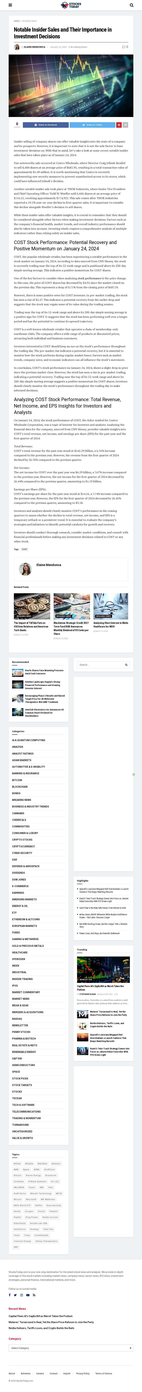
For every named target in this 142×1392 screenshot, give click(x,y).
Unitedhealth (41, 1235)
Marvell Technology (40, 1193)
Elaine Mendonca (34, 47)
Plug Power (32, 1217)
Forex (16, 932)
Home (17, 21)
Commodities (21, 826)
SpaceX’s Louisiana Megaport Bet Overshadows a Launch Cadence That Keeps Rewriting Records (108, 1037)
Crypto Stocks (22, 839)
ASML (37, 1169)
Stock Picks (20, 1078)
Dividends (18, 872)
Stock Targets (22, 1085)
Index (15, 965)
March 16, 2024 (21, 635)
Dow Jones (19, 879)
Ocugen (29, 1211)
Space (16, 1071)
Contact (53, 1373)
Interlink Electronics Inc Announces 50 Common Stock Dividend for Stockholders (44, 712)
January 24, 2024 (58, 47)
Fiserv (32, 1187)
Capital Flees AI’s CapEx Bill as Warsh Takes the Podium (41, 1316)
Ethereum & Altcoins (26, 919)
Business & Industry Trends (30, 806)
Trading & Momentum (26, 1118)
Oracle (41, 1211)
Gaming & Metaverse (25, 939)
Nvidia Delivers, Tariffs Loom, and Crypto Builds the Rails (41, 1328)
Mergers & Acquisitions (27, 1012)
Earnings (18, 892)
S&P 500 (17, 1058)
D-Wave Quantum (37, 1181)
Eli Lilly (55, 1181)
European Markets (24, 926)
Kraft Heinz (20, 1193)
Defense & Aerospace (25, 866)
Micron (17, 1199)
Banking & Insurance (25, 773)
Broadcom (50, 1175)
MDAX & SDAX (20, 1005)
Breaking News (29, 21)
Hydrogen (18, 959)
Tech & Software (23, 1105)
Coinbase (19, 1181)
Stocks (17, 1091)
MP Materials (48, 1199)
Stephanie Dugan (87, 994)
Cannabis (18, 813)
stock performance (89, 278)
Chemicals (19, 820)
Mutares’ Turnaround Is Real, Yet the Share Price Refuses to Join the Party (51, 1322)
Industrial (19, 972)
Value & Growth (22, 1138)
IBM (42, 1187)
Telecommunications (26, 1111)
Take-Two (48, 1229)
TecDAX (17, 1098)
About (12, 1373)
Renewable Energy (24, 1052)
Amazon (56, 1164)
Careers (40, 1373)
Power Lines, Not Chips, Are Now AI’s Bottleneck (99, 933)
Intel (50, 1187)
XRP (16, 1247)
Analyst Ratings (23, 753)
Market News (20, 998)
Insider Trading (22, 979)
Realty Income (50, 1217)
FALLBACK (19, 1187)
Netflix (38, 1205)
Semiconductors (23, 1065)
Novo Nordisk (54, 1205)
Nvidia (17, 1211)
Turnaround (20, 1124)
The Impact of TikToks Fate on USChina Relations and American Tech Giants (31, 626)
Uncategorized (22, 1131)
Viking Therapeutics (46, 1241)
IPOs (15, 985)
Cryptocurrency (23, 846)
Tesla (17, 1235)
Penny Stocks (21, 1032)
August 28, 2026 (106, 994)
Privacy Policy (83, 1373)
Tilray (27, 1235)
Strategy (34, 1229)
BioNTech (49, 1169)
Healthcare (20, 952)
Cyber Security (22, 853)
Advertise (25, 1373)
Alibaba (29, 1164)
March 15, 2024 (61, 638)
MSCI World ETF (22, 1205)
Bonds (16, 793)
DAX (14, 859)
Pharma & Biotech (24, 1038)
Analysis (17, 746)
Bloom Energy (33, 1175)
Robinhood (20, 1223)
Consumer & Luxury (25, 833)
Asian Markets (21, 760)
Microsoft (31, 1199)
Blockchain (20, 786)
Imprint (66, 1373)
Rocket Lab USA (38, 1223)
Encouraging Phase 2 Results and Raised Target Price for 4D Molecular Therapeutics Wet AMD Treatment (45, 698)
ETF (14, 912)
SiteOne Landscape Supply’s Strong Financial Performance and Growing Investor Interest (42, 685)
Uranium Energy (22, 1241)
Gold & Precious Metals (28, 946)
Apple (26, 1169)
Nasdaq (17, 1018)
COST (24, 549)
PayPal (17, 1217)
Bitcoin (17, 780)
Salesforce (20, 1229)
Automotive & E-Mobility (28, 766)
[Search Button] (126, 664)
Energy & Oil (20, 906)
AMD (16, 1169)
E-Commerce (20, 886)
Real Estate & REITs (24, 1045)
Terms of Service (103, 1373)
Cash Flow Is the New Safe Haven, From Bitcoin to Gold (102, 908)
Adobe (17, 1164)
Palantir (54, 1211)
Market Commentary (26, 992)
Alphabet (42, 1164)
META (59, 1193)
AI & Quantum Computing (28, 740)
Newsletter (20, 1025)
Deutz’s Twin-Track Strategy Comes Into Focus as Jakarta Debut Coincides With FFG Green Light (109, 1051)
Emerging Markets (24, 899)
